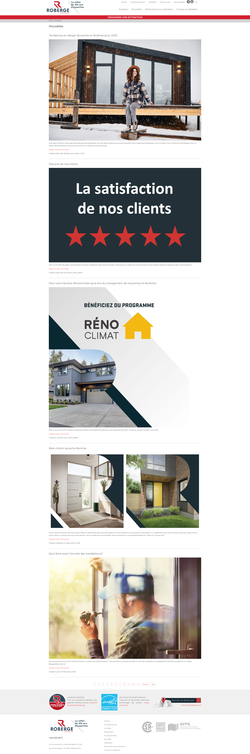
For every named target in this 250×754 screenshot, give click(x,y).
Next (153, 684)
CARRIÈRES (152, 2)
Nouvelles (137, 9)
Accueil (51, 20)
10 (133, 684)
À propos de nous (110, 725)
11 (137, 684)
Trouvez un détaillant (187, 9)
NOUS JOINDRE (179, 2)
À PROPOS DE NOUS (137, 2)
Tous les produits (110, 735)
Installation (108, 743)
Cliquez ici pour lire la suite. (59, 150)
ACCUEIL (124, 2)
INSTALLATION (165, 2)
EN (196, 2)
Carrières (107, 728)
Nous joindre (108, 732)
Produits (123, 9)
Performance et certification (159, 9)
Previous (145, 684)
